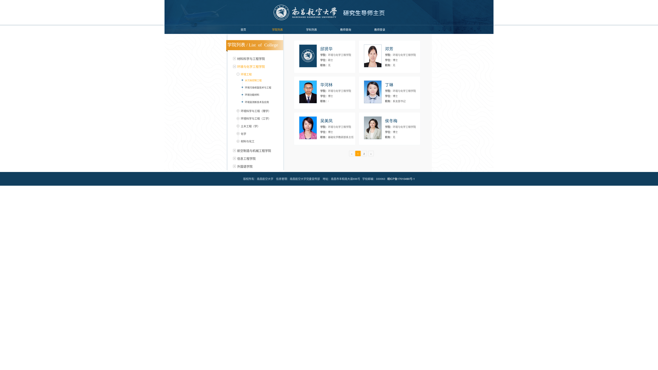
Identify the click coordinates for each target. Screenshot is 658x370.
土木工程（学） (250, 126)
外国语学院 (245, 166)
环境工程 (246, 74)
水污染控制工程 (253, 80)
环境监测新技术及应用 (257, 102)
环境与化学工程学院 (251, 66)
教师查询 (345, 30)
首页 (243, 30)
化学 (243, 134)
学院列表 (277, 30)
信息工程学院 (246, 158)
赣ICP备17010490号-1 (401, 179)
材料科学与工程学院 (251, 58)
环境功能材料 (252, 94)
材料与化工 (247, 141)
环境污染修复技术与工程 (258, 87)
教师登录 (379, 30)
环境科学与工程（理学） (256, 111)
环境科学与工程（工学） (256, 118)
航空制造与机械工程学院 (254, 150)
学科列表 (311, 30)
